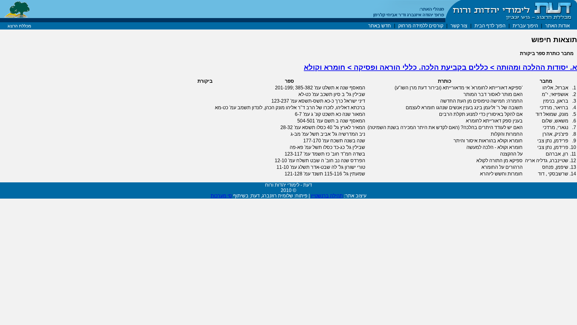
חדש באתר (379, 25)
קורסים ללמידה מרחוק (420, 25)
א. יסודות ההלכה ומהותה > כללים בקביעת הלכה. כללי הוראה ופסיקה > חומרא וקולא (440, 67)
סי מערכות (221, 195)
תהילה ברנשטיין (327, 195)
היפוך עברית (525, 25)
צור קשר (458, 25)
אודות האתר (557, 25)
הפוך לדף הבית (490, 25)
